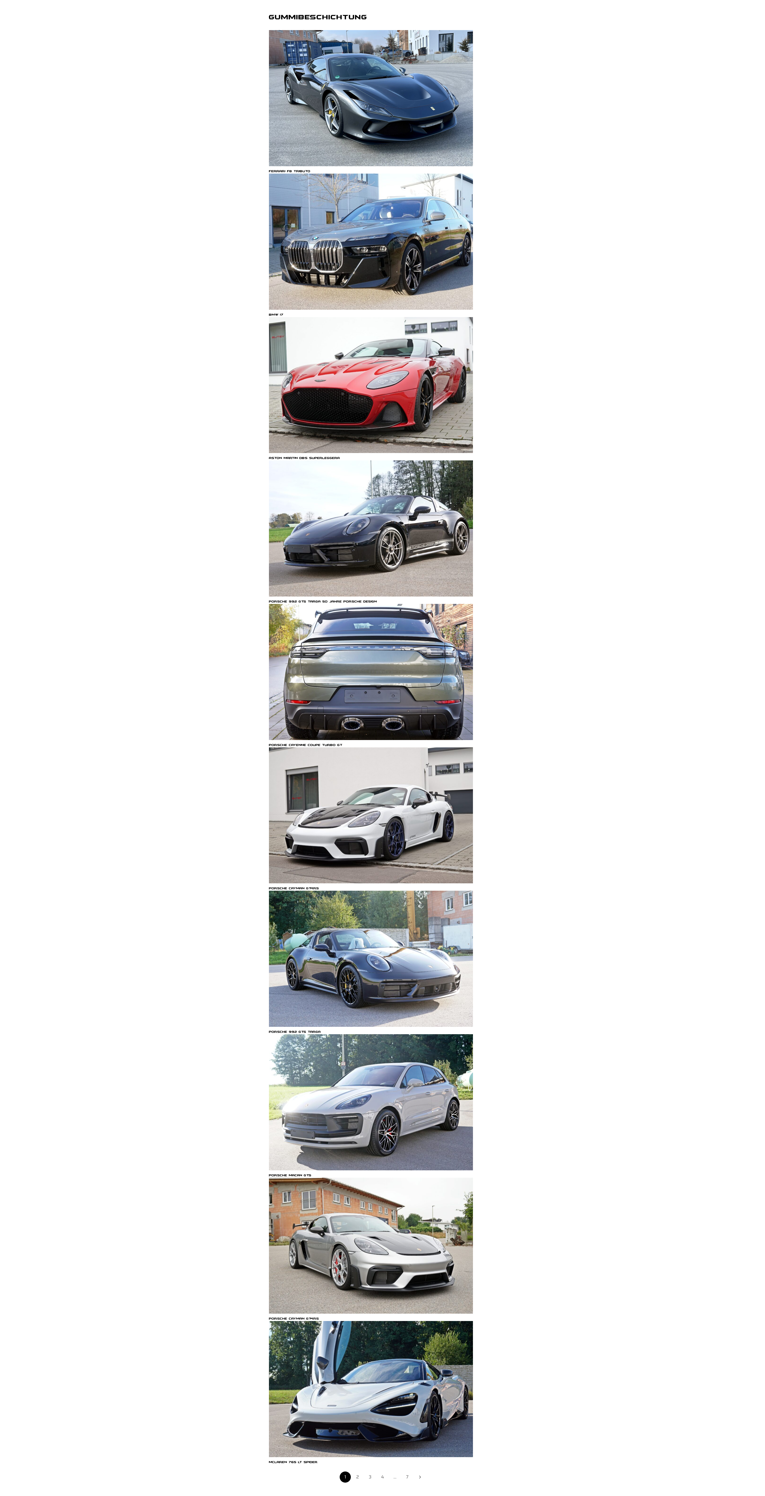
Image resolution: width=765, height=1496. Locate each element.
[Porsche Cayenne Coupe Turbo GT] (371, 672)
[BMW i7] (371, 242)
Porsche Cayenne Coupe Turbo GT (305, 745)
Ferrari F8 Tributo (289, 171)
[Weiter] (419, 1477)
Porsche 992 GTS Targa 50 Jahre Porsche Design (323, 601)
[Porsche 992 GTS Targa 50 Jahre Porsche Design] (371, 528)
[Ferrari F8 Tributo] (371, 98)
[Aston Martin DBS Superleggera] (371, 385)
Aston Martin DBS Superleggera (304, 458)
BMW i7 (276, 314)
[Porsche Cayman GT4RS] (371, 815)
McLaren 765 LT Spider (293, 1462)
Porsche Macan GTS (290, 1175)
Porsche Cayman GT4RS (294, 888)
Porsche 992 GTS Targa (295, 1031)
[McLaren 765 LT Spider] (371, 1389)
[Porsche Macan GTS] (371, 1102)
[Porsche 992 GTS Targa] (371, 959)
